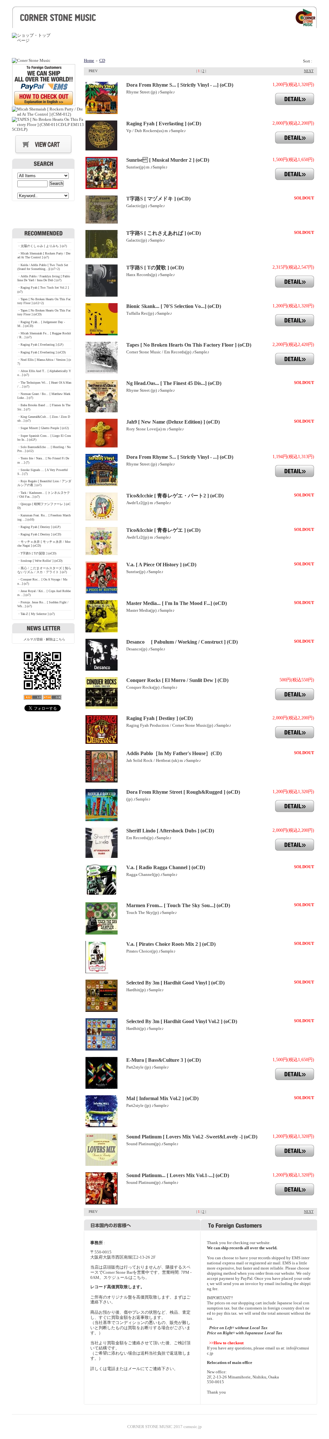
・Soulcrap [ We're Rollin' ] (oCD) (39, 560)
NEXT (309, 71)
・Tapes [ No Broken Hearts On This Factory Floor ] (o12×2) (44, 301)
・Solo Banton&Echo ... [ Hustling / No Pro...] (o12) (44, 449)
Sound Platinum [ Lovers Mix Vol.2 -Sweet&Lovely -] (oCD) (191, 1136)
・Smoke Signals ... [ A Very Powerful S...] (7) (42, 471)
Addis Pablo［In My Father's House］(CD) (174, 753)
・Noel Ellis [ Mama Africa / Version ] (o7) (44, 361)
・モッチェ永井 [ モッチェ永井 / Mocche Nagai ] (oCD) (44, 543)
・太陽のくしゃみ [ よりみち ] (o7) (42, 246)
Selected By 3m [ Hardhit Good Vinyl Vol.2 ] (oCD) (181, 1021)
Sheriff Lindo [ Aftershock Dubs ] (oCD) (170, 830)
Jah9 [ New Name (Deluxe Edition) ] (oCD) (173, 422)
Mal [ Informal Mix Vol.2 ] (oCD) (162, 1098)
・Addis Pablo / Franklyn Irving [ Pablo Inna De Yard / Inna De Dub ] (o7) (43, 278)
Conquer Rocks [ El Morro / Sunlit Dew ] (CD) (177, 680)
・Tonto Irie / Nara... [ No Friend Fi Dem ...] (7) (43, 460)
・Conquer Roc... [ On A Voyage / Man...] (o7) (42, 581)
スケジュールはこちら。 (126, 1277)
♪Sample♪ (166, 92)
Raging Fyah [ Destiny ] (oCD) (159, 718)
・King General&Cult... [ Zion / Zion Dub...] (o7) (43, 418)
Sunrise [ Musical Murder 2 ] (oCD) (167, 160)
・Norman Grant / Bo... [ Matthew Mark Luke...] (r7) (43, 395)
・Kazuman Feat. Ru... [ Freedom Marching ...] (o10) (44, 517)
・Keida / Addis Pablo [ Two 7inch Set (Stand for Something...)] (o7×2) (42, 267)
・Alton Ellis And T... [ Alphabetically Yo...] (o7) (44, 373)
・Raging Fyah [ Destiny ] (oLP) (38, 527)
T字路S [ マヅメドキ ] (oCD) (158, 198)
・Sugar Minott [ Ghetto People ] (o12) (43, 428)
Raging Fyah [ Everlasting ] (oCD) (163, 123)
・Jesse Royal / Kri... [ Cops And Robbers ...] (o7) (44, 593)
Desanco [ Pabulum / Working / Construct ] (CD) (182, 642)
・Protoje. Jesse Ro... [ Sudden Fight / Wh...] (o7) (42, 604)
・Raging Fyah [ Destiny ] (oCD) (39, 534)
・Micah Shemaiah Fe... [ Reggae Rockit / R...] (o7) (44, 335)
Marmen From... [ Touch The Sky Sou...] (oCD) (178, 905)
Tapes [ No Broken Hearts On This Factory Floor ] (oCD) (188, 345)
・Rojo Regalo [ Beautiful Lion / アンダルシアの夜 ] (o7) (44, 483)
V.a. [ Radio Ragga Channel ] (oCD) (165, 867)
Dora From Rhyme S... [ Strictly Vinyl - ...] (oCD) (179, 85)
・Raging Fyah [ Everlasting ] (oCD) (41, 352)
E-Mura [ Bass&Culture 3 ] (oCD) (163, 1060)
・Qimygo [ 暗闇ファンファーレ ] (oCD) (44, 506)
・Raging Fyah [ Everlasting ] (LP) (40, 344)
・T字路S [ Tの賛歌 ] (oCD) (36, 553)
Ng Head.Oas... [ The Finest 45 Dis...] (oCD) (173, 383)
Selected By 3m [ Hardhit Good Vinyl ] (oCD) (175, 982)
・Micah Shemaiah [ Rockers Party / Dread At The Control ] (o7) (43, 255)
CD (102, 60)
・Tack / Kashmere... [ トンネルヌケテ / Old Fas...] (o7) (43, 494)
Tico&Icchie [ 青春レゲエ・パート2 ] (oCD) (175, 495)
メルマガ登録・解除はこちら (44, 639)
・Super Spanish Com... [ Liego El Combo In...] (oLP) (44, 437)
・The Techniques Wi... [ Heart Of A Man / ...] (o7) (44, 384)
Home (89, 60)
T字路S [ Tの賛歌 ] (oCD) (155, 267)
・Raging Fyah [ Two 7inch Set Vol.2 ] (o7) (43, 289)
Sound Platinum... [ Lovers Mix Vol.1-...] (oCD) (177, 1175)
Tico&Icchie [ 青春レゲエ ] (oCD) (163, 530)
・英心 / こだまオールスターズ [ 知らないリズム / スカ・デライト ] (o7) (44, 570)
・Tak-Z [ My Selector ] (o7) (36, 614)
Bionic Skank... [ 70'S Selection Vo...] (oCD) (173, 306)
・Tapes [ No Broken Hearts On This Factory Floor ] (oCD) (44, 312)
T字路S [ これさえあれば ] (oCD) (163, 233)
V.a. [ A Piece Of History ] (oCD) (161, 564)
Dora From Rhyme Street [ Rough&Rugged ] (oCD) (183, 792)
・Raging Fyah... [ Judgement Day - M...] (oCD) (41, 324)
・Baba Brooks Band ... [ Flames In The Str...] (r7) (43, 407)
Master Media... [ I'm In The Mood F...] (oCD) (176, 603)
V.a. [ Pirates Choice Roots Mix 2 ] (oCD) (171, 944)
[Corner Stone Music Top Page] (164, 23)
